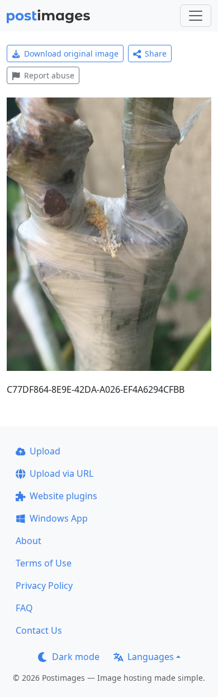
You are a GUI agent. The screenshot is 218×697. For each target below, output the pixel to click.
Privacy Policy (44, 585)
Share (156, 53)
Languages (150, 656)
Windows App (59, 518)
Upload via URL (61, 473)
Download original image (71, 53)
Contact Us (39, 630)
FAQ (24, 608)
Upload (45, 451)
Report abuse (49, 75)
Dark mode (75, 656)
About (28, 541)
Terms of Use (44, 563)
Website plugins (63, 496)
